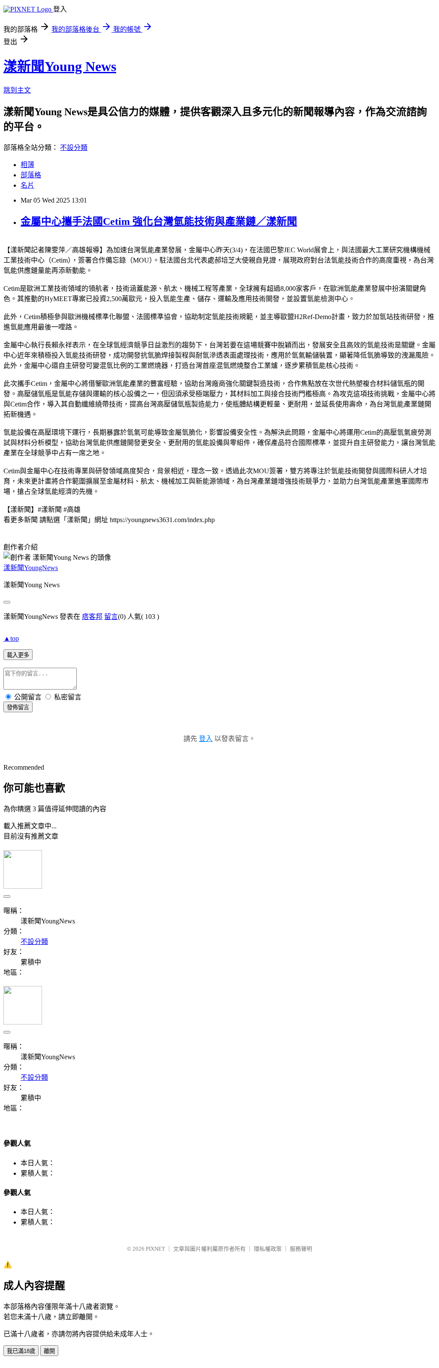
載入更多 (18, 655)
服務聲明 (301, 1249)
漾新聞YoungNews (30, 567)
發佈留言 (18, 707)
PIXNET (155, 1249)
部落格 (31, 175)
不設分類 (73, 147)
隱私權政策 (268, 1249)
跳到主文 (17, 90)
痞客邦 (92, 616)
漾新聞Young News (59, 66)
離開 (49, 1351)
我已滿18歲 (21, 1351)
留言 (111, 616)
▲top (11, 638)
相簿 (27, 164)
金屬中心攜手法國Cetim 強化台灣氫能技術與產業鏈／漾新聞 (159, 221)
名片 (27, 185)
